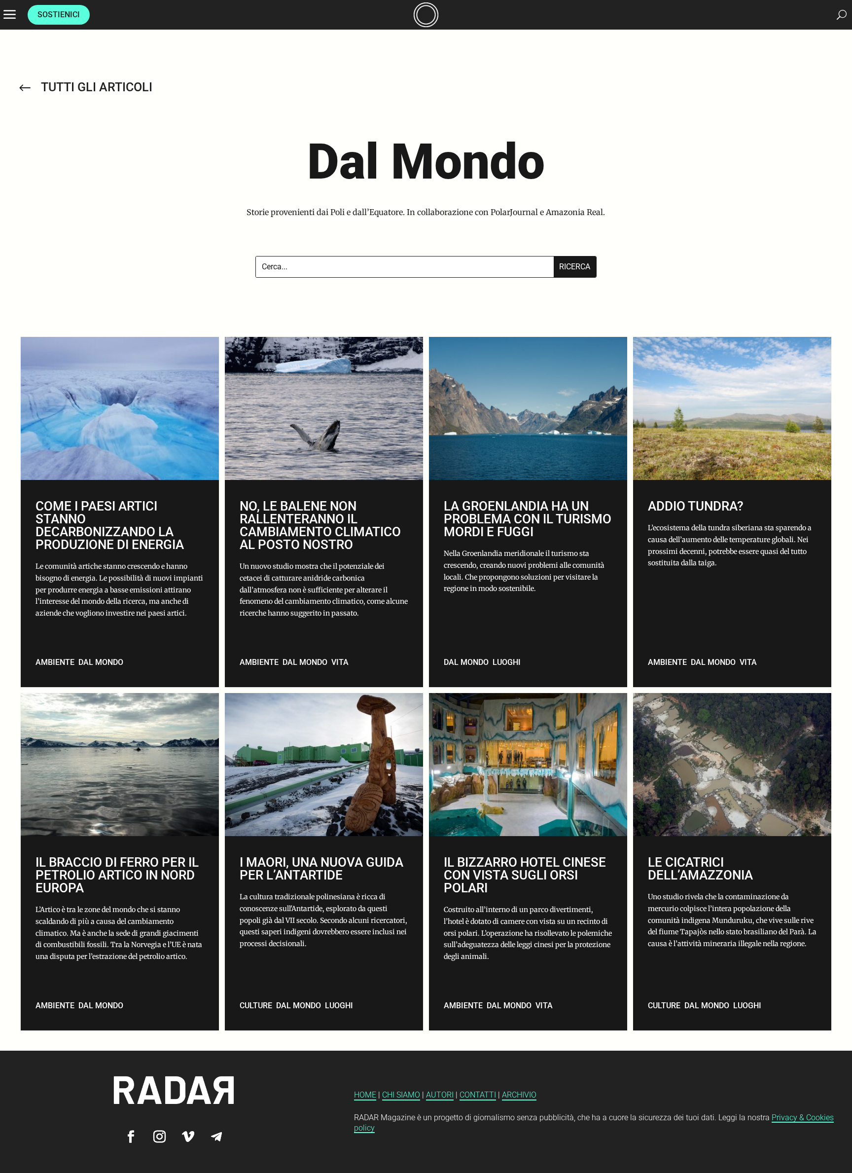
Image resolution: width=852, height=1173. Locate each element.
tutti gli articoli (96, 87)
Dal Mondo (100, 662)
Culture (256, 1005)
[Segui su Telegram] (216, 1137)
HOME (365, 1095)
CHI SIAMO (401, 1095)
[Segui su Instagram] (159, 1137)
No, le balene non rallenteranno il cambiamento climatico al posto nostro (324, 512)
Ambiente (55, 662)
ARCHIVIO (519, 1095)
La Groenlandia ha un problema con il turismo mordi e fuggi (528, 512)
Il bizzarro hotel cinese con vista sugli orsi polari (528, 861)
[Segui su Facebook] (130, 1137)
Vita (340, 662)
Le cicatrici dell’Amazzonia (732, 861)
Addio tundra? (732, 512)
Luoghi (507, 662)
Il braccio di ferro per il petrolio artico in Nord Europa (120, 861)
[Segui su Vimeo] (188, 1137)
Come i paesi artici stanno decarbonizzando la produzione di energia (120, 512)
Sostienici (58, 14)
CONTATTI (478, 1095)
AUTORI (440, 1095)
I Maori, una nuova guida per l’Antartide (324, 861)
